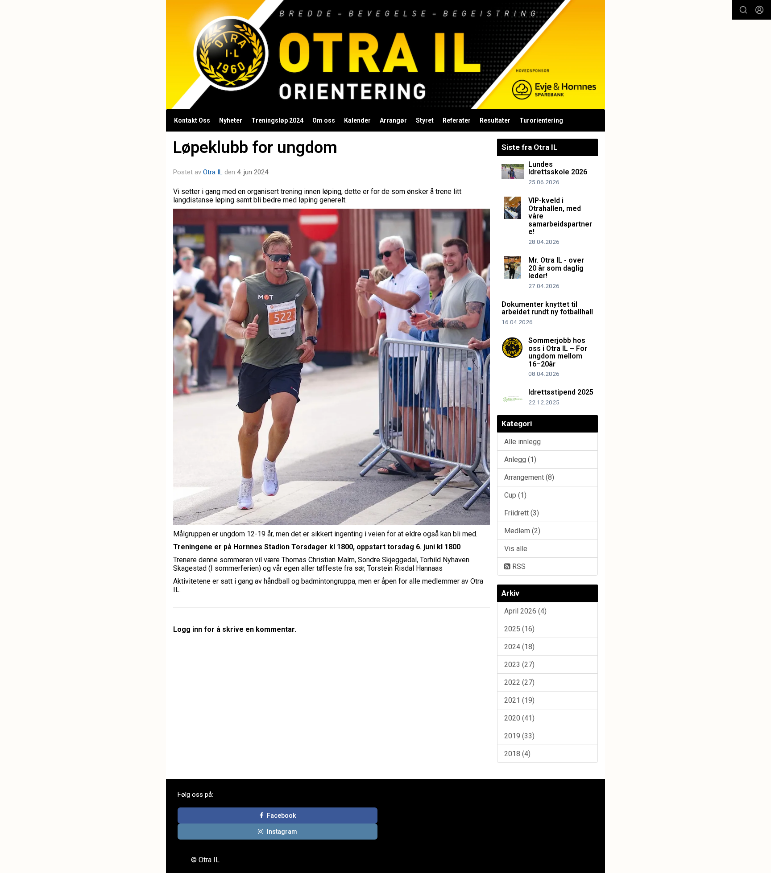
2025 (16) (519, 629)
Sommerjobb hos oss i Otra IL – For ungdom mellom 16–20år (557, 352)
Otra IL (213, 172)
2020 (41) (519, 718)
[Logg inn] (759, 10)
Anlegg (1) (520, 459)
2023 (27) (519, 664)
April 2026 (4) (525, 611)
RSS (518, 566)
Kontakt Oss (192, 120)
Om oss (323, 120)
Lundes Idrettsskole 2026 (557, 168)
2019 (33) (519, 736)
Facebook (281, 815)
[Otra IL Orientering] (385, 54)
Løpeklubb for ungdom (255, 147)
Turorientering (541, 120)
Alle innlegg (522, 441)
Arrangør (393, 120)
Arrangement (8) (529, 477)
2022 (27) (519, 682)
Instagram (282, 831)
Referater (457, 120)
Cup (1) (515, 495)
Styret (425, 120)
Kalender (357, 120)
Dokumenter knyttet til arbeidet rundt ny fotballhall (547, 308)
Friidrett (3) (521, 513)
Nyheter (230, 120)
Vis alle (515, 548)
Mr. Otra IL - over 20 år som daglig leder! (556, 268)
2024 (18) (519, 646)
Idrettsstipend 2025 (560, 392)
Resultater (495, 120)
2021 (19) (519, 700)
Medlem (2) (522, 531)
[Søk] (743, 10)
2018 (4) (517, 753)
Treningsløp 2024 (277, 120)
